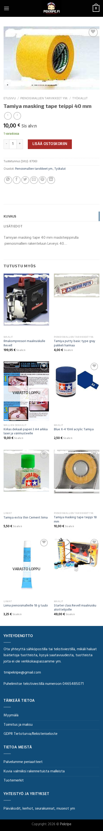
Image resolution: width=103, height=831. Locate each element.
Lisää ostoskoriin (50, 144)
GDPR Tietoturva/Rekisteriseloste (30, 734)
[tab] (51, 216)
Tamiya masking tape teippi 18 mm (75, 520)
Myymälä (11, 715)
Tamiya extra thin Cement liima (26, 518)
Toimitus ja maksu (18, 725)
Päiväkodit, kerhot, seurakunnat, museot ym (39, 808)
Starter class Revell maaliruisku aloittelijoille (75, 608)
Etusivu (10, 99)
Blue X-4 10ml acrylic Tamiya (74, 430)
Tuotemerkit (14, 780)
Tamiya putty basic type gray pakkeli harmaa (74, 344)
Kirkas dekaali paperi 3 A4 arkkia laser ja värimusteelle (26, 432)
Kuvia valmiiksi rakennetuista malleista (34, 771)
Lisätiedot (13, 226)
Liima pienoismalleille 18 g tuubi (26, 606)
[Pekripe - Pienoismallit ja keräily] (51, 8)
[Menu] (6, 8)
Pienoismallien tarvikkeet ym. (44, 99)
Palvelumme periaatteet (23, 762)
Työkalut (80, 99)
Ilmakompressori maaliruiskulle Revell (24, 344)
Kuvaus (10, 216)
